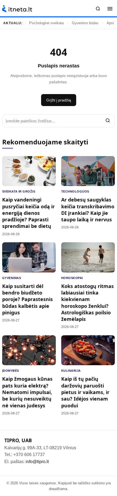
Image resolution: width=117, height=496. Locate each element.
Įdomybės (10, 370)
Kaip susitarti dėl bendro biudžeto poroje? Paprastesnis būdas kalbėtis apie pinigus (27, 299)
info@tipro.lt (37, 461)
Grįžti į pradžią (58, 100)
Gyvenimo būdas (85, 23)
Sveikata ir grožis (18, 191)
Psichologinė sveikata (46, 23)
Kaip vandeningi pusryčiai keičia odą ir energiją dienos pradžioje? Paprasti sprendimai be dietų (28, 212)
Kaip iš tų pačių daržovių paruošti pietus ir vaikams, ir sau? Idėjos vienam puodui (85, 392)
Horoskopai (72, 278)
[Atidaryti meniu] (110, 9)
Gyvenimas (11, 278)
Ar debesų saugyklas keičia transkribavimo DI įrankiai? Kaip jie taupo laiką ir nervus (87, 209)
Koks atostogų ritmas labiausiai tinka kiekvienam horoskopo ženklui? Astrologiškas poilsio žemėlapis (87, 302)
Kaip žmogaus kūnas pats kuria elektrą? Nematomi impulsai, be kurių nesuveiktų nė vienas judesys (27, 392)
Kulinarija (71, 370)
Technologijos (75, 191)
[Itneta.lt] (17, 9)
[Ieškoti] (98, 9)
